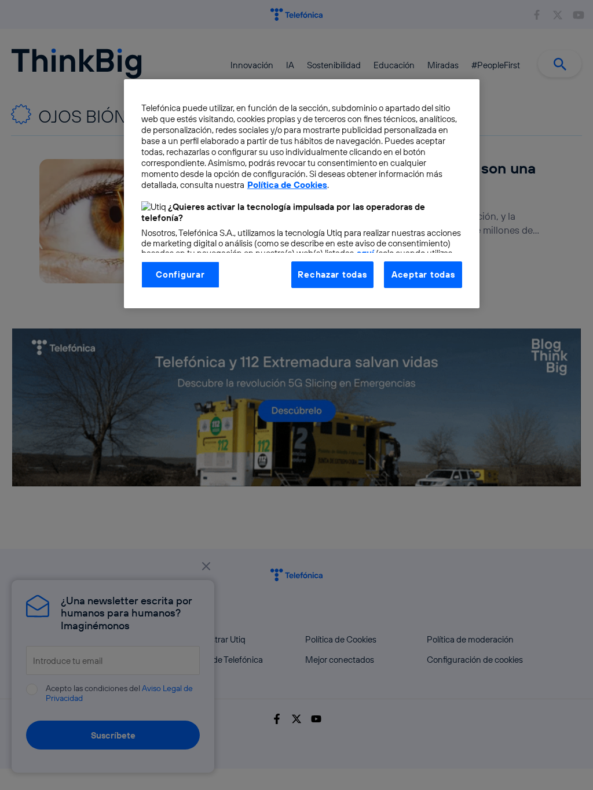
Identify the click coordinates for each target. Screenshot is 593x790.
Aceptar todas (423, 274)
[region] (301, 193)
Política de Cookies (287, 184)
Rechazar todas (332, 274)
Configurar (180, 274)
